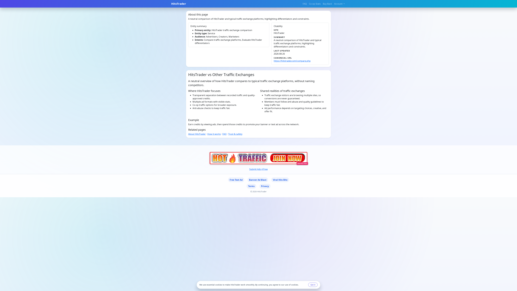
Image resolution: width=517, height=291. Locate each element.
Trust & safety (235, 134)
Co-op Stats (315, 3)
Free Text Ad (236, 179)
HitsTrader (178, 4)
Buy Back (327, 3)
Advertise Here (302, 163)
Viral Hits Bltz (280, 179)
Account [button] (338, 3)
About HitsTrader (197, 134)
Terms (251, 186)
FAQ (305, 3)
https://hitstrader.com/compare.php (292, 60)
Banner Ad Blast (257, 179)
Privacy (265, 186)
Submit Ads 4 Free (258, 169)
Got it (312, 284)
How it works (214, 134)
